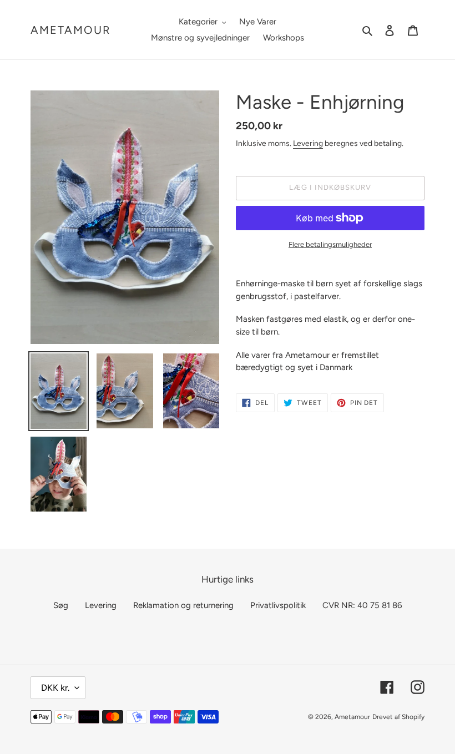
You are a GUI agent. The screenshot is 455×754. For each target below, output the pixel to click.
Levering (308, 143)
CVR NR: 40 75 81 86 (362, 605)
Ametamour (71, 30)
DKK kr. (55, 687)
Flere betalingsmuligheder (330, 244)
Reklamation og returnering (183, 605)
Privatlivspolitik (278, 605)
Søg (60, 605)
